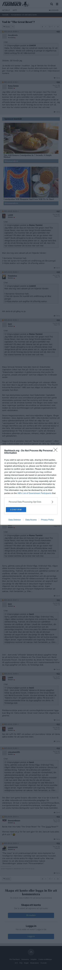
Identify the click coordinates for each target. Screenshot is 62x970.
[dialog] (31, 485)
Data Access (31, 520)
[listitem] (31, 501)
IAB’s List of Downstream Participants (34, 493)
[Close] (56, 451)
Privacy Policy (47, 520)
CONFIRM (16, 509)
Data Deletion (15, 520)
